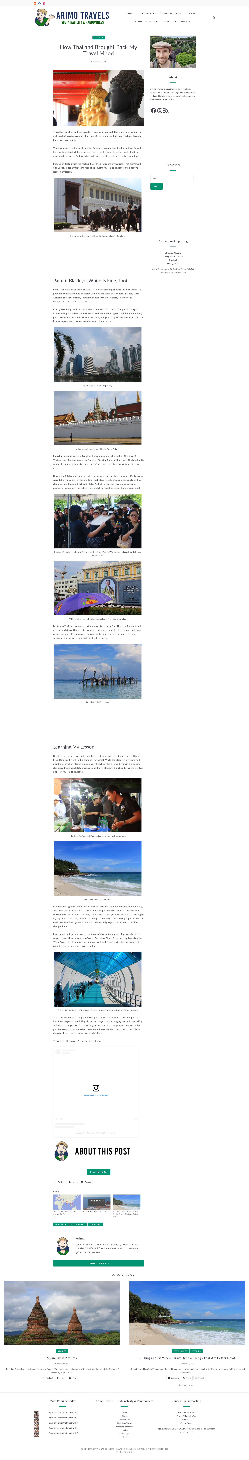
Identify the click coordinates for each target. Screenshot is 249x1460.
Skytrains (123, 297)
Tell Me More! (98, 1172)
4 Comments (187, 1385)
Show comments (98, 1263)
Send (157, 186)
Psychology (181, 1351)
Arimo (80, 1238)
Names (191, 13)
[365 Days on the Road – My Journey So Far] (67, 1202)
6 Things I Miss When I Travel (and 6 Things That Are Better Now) (125, 1214)
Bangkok (61, 1224)
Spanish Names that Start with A (63, 1422)
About (130, 13)
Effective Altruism (173, 253)
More (184, 22)
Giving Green (173, 263)
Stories (98, 37)
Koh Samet (78, 1224)
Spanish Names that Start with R (63, 1433)
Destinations (147, 13)
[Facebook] (39, 3)
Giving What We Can (173, 256)
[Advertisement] (98, 259)
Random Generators (145, 22)
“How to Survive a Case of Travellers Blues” (89, 938)
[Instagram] (44, 3)
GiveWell (173, 260)
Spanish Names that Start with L (63, 1428)
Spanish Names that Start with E (63, 1417)
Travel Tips (169, 22)
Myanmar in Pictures (62, 1358)
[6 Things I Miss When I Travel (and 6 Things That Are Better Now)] (126, 1202)
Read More (168, 99)
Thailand (96, 1224)
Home (124, 1412)
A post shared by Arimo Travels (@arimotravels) (96, 1133)
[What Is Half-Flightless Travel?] (96, 1202)
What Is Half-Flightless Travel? (95, 1211)
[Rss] (35, 3)
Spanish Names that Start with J (63, 1412)
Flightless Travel (171, 13)
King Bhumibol (109, 460)
